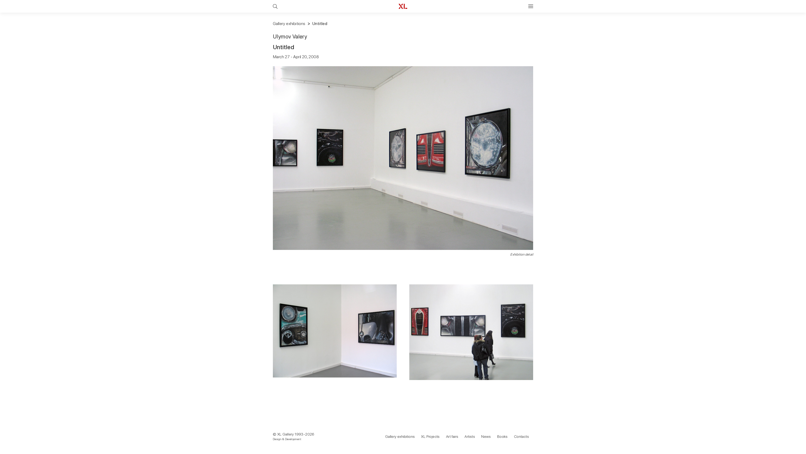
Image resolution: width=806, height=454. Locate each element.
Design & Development (287, 439)
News (486, 436)
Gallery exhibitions (289, 23)
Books (502, 436)
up (794, 450)
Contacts (521, 436)
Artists (469, 436)
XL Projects (430, 436)
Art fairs (452, 436)
